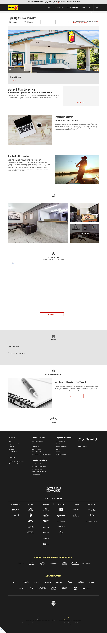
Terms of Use (35, 446)
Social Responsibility (61, 454)
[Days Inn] (30, 509)
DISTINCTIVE (91, 504)
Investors (58, 449)
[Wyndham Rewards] (53, 489)
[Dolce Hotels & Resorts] (91, 515)
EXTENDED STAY (15, 504)
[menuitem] (49, 7)
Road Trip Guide (13, 451)
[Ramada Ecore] (46, 544)
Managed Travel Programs (39, 466)
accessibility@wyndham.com (64, 619)
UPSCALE (76, 504)
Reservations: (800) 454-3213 (16, 461)
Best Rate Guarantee (37, 441)
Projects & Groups (37, 469)
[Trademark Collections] (76, 515)
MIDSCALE (46, 504)
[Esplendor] (61, 515)
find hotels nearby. (83, 22)
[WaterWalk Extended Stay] (15, 515)
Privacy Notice (36, 444)
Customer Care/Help (14, 464)
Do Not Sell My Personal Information (41, 454)
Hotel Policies (80, 102)
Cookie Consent (36, 451)
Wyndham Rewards (14, 444)
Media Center (59, 444)
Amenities (54, 27)
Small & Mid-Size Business (39, 471)
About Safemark (36, 449)
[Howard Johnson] (30, 527)
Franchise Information (61, 446)
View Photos (85, 233)
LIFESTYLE (61, 504)
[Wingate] (46, 515)
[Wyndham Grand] (91, 521)
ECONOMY (31, 504)
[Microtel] (30, 521)
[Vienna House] (61, 527)
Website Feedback (82, 446)
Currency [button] (96, 12)
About (10, 441)
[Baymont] (46, 532)
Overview (25, 27)
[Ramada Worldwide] (46, 538)
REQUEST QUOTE (69, 396)
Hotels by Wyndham (53, 498)
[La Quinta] (46, 509)
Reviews (82, 27)
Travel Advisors (36, 474)
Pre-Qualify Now (58, 2)
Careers (58, 451)
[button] (23, 2)
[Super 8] (30, 515)
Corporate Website (60, 441)
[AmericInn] (46, 527)
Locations (11, 446)
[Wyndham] (76, 509)
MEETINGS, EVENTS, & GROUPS (68, 27)
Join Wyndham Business (38, 464)
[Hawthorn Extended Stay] (15, 509)
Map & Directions (44, 27)
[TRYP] (61, 509)
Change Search (85, 12)
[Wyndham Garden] (46, 521)
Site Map (11, 449)
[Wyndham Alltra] (61, 532)
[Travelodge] (30, 532)
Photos (34, 27)
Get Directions (52, 314)
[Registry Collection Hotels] (91, 509)
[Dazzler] (61, 521)
